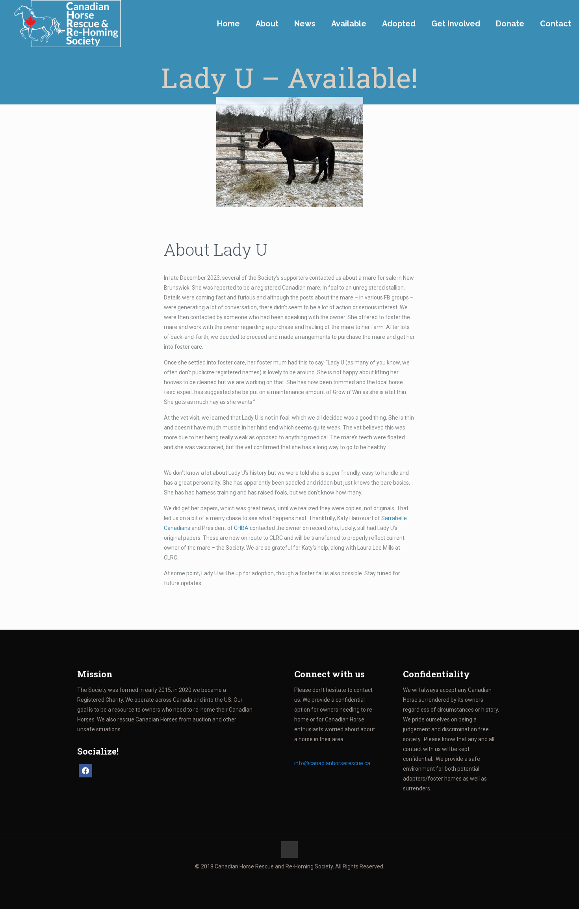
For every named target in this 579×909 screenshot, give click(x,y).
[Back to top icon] (289, 849)
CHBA (241, 528)
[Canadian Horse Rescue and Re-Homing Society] (64, 23)
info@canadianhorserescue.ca (332, 763)
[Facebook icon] (290, 880)
